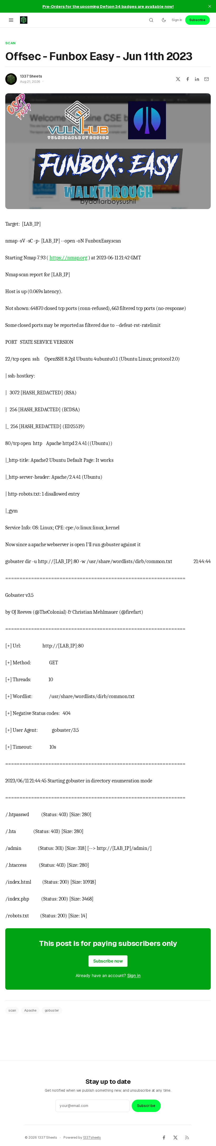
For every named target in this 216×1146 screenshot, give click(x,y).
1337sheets (92, 1137)
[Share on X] (178, 79)
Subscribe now (108, 961)
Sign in (177, 20)
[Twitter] (175, 1137)
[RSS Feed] (187, 1137)
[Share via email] (206, 79)
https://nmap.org (68, 258)
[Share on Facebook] (187, 79)
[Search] (151, 20)
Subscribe (197, 20)
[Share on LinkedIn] (197, 79)
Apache (30, 1010)
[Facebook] (164, 1137)
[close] (209, 6)
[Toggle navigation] (11, 20)
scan (10, 43)
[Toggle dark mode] (164, 20)
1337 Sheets (31, 76)
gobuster (52, 1010)
